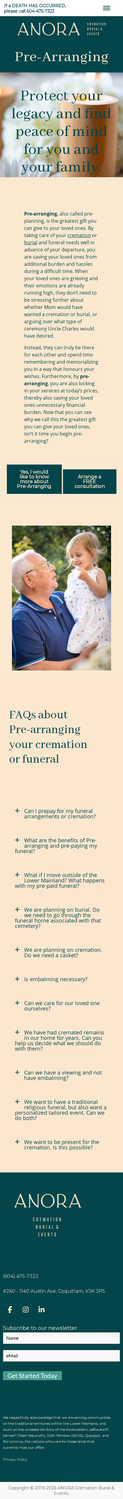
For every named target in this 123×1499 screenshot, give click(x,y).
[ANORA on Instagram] (26, 1309)
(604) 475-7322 (21, 1276)
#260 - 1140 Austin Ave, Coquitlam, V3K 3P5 (54, 1291)
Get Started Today (32, 1375)
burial (30, 242)
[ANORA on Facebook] (10, 1309)
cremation (79, 235)
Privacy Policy (15, 1459)
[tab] (61, 816)
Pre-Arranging (61, 57)
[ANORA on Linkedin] (41, 1309)
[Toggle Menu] (106, 8)
